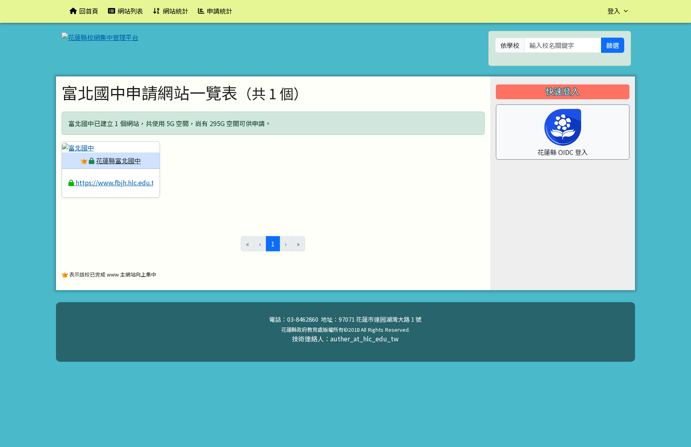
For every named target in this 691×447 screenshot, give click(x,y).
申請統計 (219, 11)
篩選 (612, 45)
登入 (613, 11)
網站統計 (175, 11)
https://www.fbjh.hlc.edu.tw (116, 182)
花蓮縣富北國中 (118, 160)
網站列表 (130, 11)
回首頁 (88, 11)
